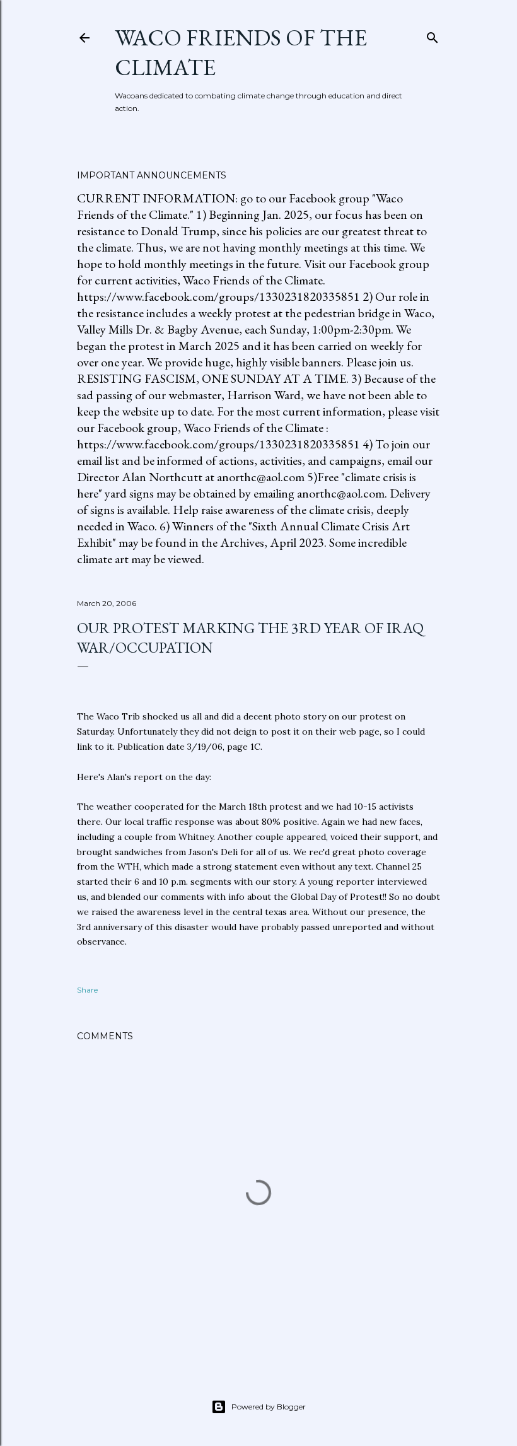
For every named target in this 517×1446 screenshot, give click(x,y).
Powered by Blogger (268, 1406)
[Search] (432, 35)
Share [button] (87, 989)
